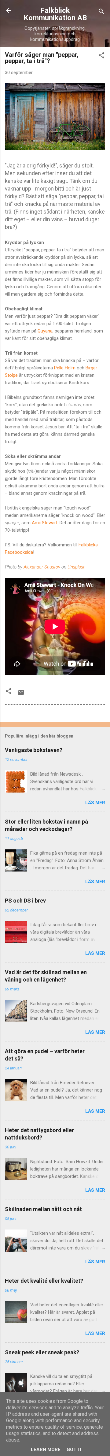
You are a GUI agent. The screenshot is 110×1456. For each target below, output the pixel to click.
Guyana (45, 331)
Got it (74, 1449)
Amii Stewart (44, 522)
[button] (101, 56)
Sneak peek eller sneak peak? (42, 1352)
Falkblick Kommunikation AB (55, 14)
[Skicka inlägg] (20, 694)
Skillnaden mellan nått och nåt (43, 1209)
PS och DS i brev (25, 900)
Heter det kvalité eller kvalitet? (44, 1280)
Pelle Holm (65, 368)
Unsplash (77, 567)
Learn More (46, 1449)
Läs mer (95, 802)
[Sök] (101, 12)
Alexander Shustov (42, 567)
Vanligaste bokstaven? (33, 750)
